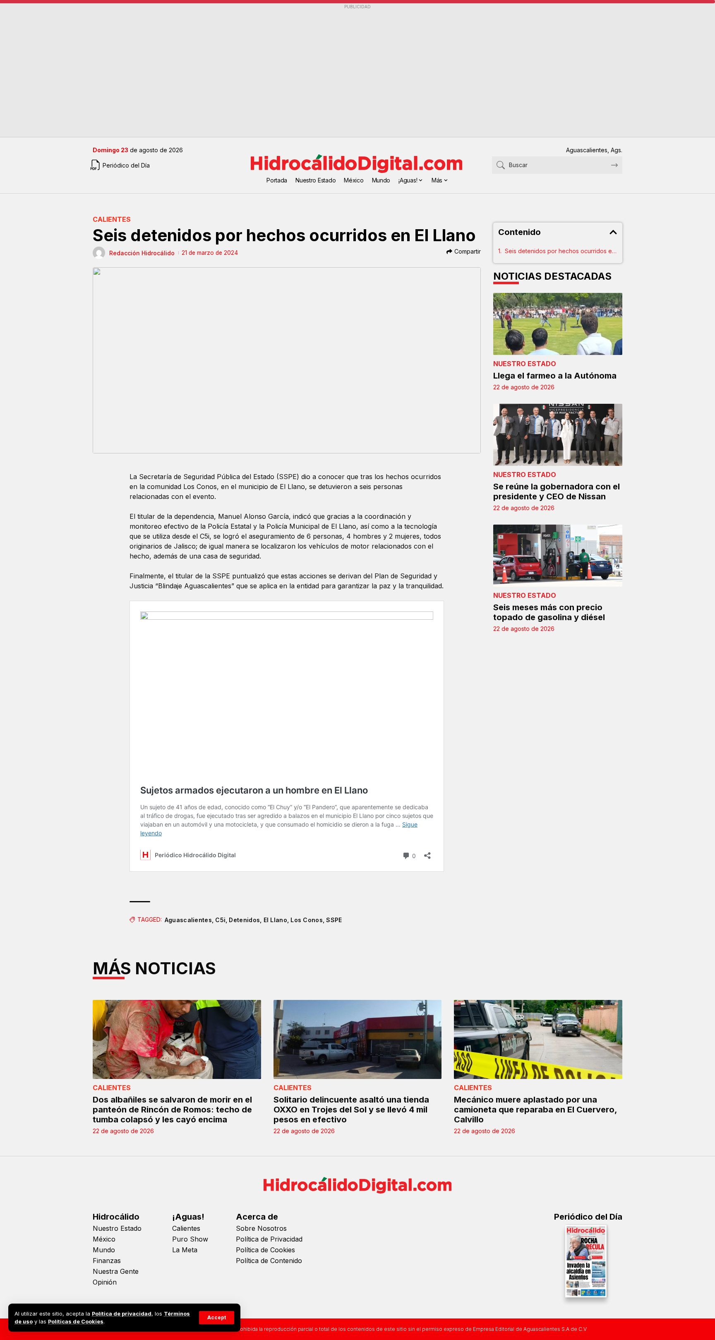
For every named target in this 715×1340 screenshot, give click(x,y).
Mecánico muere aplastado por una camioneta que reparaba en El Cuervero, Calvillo (535, 1109)
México (104, 1239)
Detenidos (244, 919)
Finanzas (107, 1260)
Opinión (105, 1282)
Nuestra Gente (116, 1271)
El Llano (275, 919)
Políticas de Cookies (75, 1321)
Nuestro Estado (524, 364)
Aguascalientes (188, 919)
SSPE (334, 919)
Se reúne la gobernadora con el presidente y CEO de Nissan (556, 491)
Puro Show (190, 1239)
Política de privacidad (121, 1314)
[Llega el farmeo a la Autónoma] (558, 324)
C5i (220, 919)
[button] (216, 1317)
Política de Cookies (265, 1250)
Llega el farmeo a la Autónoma (555, 376)
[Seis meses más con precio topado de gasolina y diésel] (558, 556)
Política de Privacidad (269, 1239)
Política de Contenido (269, 1260)
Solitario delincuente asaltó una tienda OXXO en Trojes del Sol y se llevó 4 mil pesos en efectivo (351, 1109)
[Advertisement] (341, 71)
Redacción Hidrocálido (142, 252)
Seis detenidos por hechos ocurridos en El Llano (561, 250)
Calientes (112, 219)
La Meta (184, 1250)
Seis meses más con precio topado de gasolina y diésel (549, 612)
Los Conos (306, 919)
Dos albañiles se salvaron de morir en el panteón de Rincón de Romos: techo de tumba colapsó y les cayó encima (172, 1109)
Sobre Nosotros (261, 1228)
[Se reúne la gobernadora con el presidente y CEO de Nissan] (558, 435)
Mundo (104, 1250)
